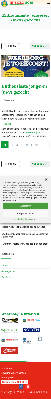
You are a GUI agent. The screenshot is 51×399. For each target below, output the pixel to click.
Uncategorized (8, 271)
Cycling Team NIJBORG (14, 382)
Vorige (12, 46)
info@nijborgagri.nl (33, 132)
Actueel (4, 266)
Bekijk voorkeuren (25, 213)
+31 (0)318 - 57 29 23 (15, 392)
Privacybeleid (30, 219)
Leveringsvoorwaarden (13, 372)
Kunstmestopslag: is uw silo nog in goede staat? (25, 243)
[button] (46, 179)
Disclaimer (7, 368)
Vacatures (6, 277)
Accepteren (25, 206)
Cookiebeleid (19, 219)
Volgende (38, 46)
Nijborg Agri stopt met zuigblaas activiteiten (23, 227)
